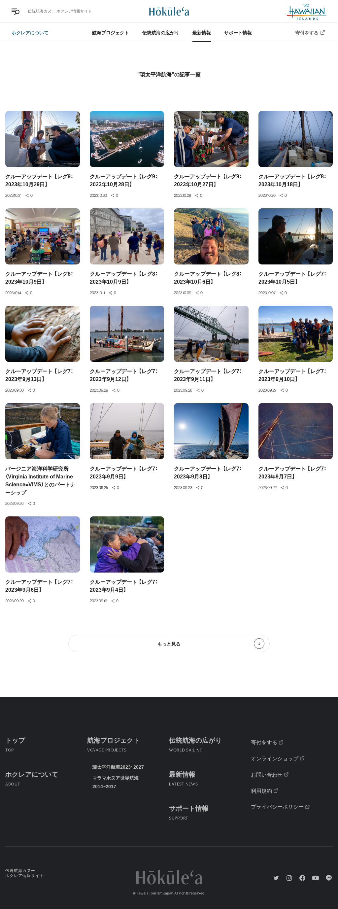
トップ (15, 743)
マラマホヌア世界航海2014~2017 (115, 781)
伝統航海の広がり (160, 32)
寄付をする (307, 32)
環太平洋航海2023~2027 (118, 766)
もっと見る (169, 643)
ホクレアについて (30, 32)
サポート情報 (238, 32)
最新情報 (201, 32)
